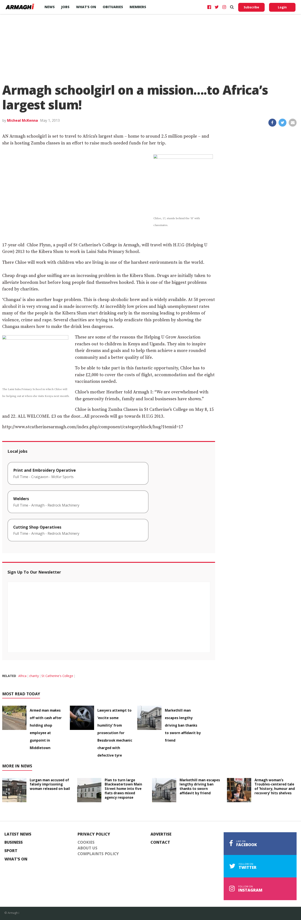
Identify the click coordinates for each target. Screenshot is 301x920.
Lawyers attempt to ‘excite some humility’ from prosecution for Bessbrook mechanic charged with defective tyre (114, 732)
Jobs (65, 7)
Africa (22, 676)
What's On (15, 859)
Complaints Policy (98, 854)
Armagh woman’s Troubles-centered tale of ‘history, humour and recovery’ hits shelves (275, 786)
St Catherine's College (57, 676)
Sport (10, 851)
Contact (160, 842)
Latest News (17, 834)
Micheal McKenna (22, 120)
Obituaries (113, 7)
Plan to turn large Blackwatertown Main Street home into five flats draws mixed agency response (123, 789)
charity (34, 676)
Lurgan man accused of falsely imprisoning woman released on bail (50, 784)
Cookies (86, 842)
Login (282, 7)
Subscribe (251, 7)
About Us (87, 848)
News (50, 7)
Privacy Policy (94, 834)
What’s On (86, 7)
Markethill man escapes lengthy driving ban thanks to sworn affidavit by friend (183, 725)
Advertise (160, 834)
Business (13, 842)
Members (138, 7)
